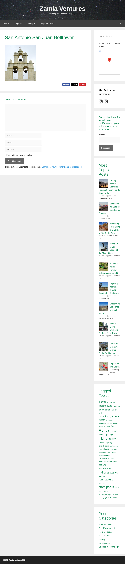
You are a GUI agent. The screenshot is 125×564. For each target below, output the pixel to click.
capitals (110, 420)
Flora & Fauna (105, 532)
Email (102, 135)
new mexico (104, 476)
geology (109, 435)
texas (117, 487)
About (4, 24)
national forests (104, 455)
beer (114, 409)
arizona (117, 406)
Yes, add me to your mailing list (21, 155)
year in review (111, 497)
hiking (103, 438)
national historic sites (108, 461)
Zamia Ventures (62, 8)
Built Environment (107, 528)
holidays (101, 443)
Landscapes (104, 543)
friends (101, 435)
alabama (112, 402)
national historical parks (106, 458)
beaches (106, 410)
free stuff (114, 431)
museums (111, 452)
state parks (106, 487)
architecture (105, 405)
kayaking (108, 443)
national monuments (105, 466)
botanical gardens (109, 416)
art (100, 410)
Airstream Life (105, 524)
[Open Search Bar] (121, 23)
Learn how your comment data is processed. (62, 167)
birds (101, 413)
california (103, 420)
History (102, 539)
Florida (104, 430)
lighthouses (114, 446)
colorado (102, 423)
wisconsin (115, 494)
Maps (17, 24)
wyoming (101, 498)
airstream (103, 402)
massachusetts (104, 449)
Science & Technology (109, 547)
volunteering (105, 494)
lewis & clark (104, 446)
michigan (114, 449)
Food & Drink (105, 535)
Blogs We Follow (47, 24)
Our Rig (30, 24)
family (114, 426)
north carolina (106, 479)
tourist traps (103, 491)
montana (102, 452)
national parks (108, 472)
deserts (101, 426)
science (102, 483)
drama (107, 426)
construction (112, 423)
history (112, 438)
